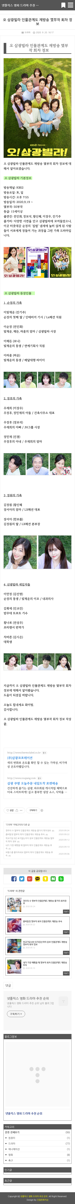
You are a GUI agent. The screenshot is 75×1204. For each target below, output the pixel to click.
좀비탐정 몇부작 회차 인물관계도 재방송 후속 (25, 834)
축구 (39, 1160)
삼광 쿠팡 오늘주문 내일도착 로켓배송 (32, 783)
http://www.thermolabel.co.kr (24, 752)
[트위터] (21, 879)
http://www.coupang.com (21, 778)
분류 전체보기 (37, 1132)
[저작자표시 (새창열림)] (41, 810)
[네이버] (53, 879)
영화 (39, 1155)
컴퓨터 (39, 1138)
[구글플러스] (29, 879)
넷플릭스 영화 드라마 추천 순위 (22, 5)
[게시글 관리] (21, 810)
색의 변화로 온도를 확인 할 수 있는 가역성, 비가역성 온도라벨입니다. (37, 764)
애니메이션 (39, 1149)
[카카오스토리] (45, 879)
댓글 (8, 985)
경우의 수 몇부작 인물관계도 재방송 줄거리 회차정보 (28, 831)
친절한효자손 (42, 1200)
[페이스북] (14, 879)
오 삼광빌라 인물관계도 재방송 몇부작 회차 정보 (37, 22)
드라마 (27, 32)
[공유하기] (17, 810)
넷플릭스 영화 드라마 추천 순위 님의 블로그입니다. (30, 1005)
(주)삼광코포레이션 (20, 758)
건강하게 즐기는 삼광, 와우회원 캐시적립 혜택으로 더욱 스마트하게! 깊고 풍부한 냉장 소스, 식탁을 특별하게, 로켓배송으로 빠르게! (37, 790)
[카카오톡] (37, 879)
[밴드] (61, 879)
